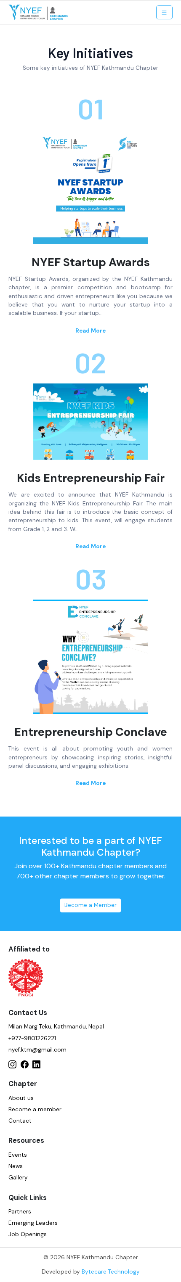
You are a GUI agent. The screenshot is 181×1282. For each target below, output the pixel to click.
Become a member (34, 1109)
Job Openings (27, 1234)
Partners (19, 1211)
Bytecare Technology (111, 1271)
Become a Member (90, 905)
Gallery (18, 1177)
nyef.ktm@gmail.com (37, 1049)
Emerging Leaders (33, 1222)
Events (17, 1154)
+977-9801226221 (32, 1038)
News (15, 1166)
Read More (90, 330)
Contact (20, 1120)
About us (21, 1098)
